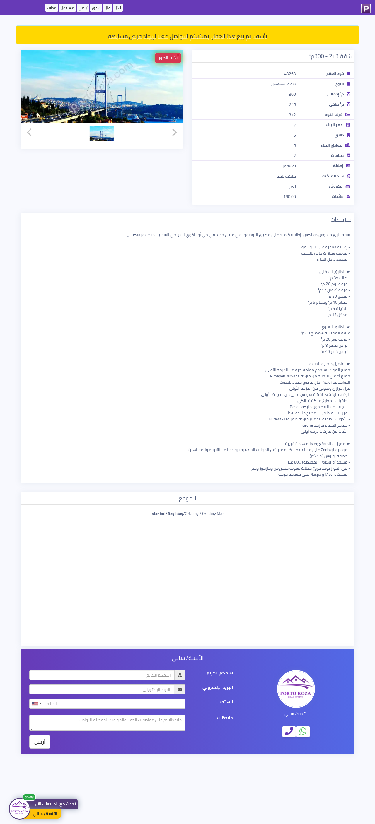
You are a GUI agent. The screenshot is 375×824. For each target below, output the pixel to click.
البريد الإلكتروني (217, 687)
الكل (118, 7)
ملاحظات (225, 718)
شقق (96, 7)
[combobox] (36, 703)
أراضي (83, 7)
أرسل (39, 741)
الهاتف (226, 702)
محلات (51, 7)
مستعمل (67, 7)
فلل (107, 7)
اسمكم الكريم (220, 673)
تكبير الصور (168, 58)
